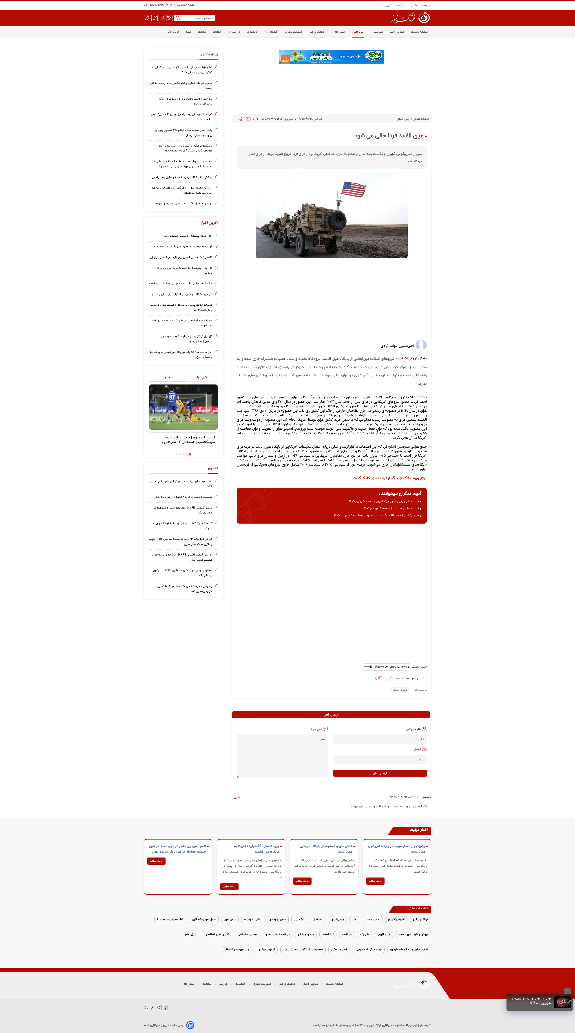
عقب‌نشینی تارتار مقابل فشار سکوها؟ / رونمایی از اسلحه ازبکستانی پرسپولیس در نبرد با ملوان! (182, 164)
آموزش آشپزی (396, 919)
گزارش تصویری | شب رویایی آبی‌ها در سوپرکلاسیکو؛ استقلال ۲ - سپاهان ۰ (187, 439)
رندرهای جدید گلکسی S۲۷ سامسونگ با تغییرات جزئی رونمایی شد (183, 588)
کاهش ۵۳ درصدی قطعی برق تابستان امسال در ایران (181, 257)
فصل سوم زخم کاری (204, 919)
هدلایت (347, 934)
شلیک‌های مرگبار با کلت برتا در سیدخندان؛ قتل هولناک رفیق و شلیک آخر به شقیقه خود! (185, 148)
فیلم (188, 32)
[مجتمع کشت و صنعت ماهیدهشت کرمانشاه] (331, 57)
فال (354, 919)
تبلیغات (402, 5)
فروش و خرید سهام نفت (413, 934)
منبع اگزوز (384, 934)
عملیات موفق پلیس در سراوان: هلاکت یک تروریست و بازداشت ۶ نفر (181, 307)
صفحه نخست (419, 32)
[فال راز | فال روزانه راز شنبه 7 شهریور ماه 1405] (562, 1002)
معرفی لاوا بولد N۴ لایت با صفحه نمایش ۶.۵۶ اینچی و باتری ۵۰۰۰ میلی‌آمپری (180, 541)
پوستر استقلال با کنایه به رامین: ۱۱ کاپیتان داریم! (183, 203)
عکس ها (202, 377)
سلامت (202, 32)
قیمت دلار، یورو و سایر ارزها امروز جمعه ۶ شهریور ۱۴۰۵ (384, 501)
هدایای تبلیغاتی (247, 934)
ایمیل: (417, 749)
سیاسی (378, 32)
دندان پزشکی (306, 934)
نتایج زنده (387, 5)
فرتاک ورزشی (420, 919)
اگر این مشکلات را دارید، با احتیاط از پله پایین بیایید (181, 294)
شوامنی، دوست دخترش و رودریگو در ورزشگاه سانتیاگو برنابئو (185, 101)
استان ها (340, 32)
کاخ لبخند (328, 934)
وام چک (364, 934)
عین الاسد (400, 690)
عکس (414, 5)
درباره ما (426, 5)
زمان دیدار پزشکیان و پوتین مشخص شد (187, 236)
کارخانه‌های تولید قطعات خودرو (409, 949)
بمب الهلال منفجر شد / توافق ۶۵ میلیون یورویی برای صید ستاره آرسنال (183, 132)
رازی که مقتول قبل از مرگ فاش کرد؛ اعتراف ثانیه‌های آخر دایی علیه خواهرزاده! (181, 190)
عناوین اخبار (397, 32)
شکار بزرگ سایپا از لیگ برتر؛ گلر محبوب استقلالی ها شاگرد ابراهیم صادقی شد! (181, 69)
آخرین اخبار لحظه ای (217, 934)
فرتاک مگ (173, 32)
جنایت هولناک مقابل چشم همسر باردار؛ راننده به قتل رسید (181, 85)
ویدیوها (168, 377)
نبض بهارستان (277, 919)
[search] (177, 18)
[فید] (169, 18)
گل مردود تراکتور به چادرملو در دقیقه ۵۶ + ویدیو (183, 247)
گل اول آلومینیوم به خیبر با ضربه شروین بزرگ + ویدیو (183, 270)
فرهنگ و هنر (317, 32)
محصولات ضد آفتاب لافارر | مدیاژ (303, 949)
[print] (240, 119)
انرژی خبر (190, 934)
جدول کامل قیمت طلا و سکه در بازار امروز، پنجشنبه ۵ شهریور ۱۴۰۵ (376, 516)
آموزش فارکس (266, 949)
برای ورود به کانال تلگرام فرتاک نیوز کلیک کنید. (389, 478)
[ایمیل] (248, 119)
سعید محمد (372, 919)
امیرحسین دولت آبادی (397, 346)
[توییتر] (147, 18)
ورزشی (235, 32)
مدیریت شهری (294, 32)
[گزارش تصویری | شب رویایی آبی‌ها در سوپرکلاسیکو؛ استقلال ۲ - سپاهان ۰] (183, 406)
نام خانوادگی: (413, 729)
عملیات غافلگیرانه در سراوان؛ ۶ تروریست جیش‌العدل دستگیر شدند (181, 323)
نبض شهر (230, 919)
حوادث (217, 32)
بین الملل (358, 32)
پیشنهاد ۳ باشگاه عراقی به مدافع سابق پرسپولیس (182, 177)
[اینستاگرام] (154, 18)
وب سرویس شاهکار (237, 949)
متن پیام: (316, 729)
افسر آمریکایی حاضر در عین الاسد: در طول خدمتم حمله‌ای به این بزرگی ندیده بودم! (177, 849)
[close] (567, 991)
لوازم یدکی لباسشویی (369, 949)
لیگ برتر (299, 919)
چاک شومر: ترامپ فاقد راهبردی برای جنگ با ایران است (180, 283)
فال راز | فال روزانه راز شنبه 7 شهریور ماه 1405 (531, 1001)
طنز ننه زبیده (252, 919)
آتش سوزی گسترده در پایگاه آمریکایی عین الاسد (326, 849)
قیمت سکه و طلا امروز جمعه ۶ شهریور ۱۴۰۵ (391, 508)
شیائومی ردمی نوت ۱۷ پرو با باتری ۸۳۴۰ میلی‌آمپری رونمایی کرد (182, 573)
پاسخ (237, 797)
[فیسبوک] (162, 18)
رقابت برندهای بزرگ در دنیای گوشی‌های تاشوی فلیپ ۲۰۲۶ (181, 484)
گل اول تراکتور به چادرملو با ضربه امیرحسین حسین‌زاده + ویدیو (186, 338)
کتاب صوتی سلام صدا (170, 919)
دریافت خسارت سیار (278, 934)
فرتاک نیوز (404, 358)
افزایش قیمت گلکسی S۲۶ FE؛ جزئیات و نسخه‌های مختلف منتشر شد (182, 557)
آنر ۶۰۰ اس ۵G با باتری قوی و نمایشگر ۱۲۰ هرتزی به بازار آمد (181, 526)
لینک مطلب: (418, 667)
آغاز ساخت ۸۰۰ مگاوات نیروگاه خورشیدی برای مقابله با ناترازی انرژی (181, 354)
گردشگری (252, 32)
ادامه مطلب (375, 881)
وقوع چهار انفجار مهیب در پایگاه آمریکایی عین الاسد (396, 849)
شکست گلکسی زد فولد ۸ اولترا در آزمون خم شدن (182, 497)
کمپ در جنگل (339, 949)
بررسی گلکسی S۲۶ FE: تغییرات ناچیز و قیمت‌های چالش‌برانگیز (183, 510)
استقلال (317, 919)
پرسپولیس (337, 919)
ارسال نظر (380, 773)
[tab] (201, 377)
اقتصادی (273, 32)
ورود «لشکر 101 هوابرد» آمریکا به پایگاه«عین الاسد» (256, 849)
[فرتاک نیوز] (410, 24)
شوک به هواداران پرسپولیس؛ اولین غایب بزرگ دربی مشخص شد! (181, 116)
